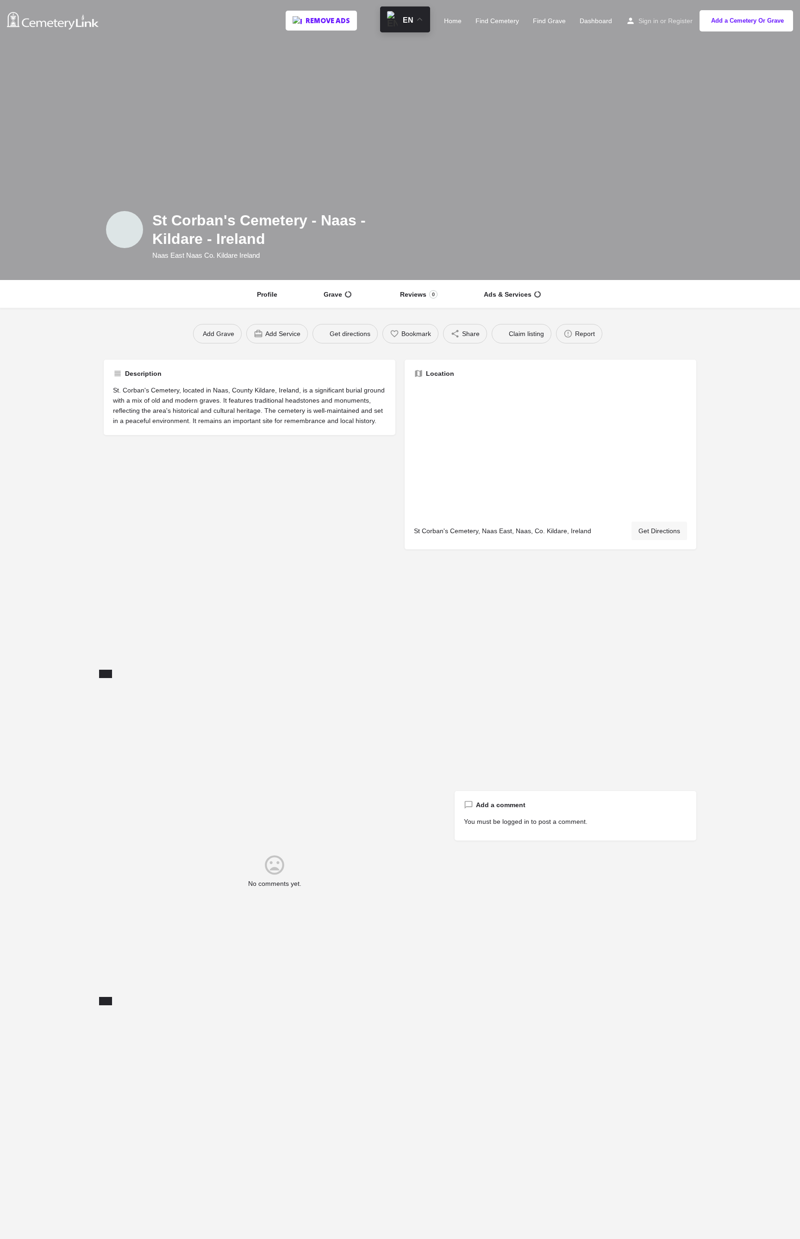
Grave (333, 294)
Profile (267, 294)
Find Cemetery (497, 21)
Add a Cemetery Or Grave (747, 20)
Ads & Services (507, 294)
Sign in (648, 21)
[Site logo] (54, 20)
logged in (515, 821)
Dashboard (596, 21)
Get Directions (659, 531)
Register (680, 21)
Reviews (417, 294)
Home (453, 21)
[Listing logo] (124, 229)
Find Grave (549, 21)
